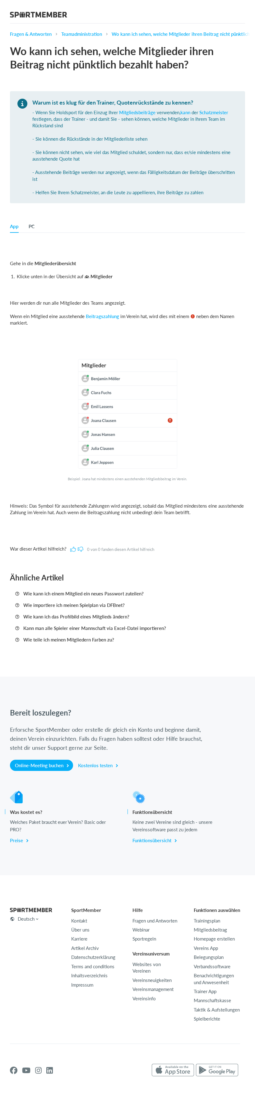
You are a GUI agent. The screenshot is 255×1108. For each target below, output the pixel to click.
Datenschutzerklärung (93, 957)
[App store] (173, 1070)
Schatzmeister (213, 112)
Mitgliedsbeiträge (137, 112)
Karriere (79, 938)
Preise (17, 840)
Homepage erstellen (214, 938)
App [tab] (14, 226)
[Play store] (217, 1070)
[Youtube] (26, 1070)
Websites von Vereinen (146, 967)
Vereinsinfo (144, 998)
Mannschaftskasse (212, 1000)
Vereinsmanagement (153, 989)
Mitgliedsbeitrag (210, 929)
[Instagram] (38, 1070)
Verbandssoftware (212, 966)
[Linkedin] (49, 1070)
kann (185, 112)
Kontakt (79, 920)
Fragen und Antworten (154, 920)
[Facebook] (13, 1070)
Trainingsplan (207, 920)
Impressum (82, 985)
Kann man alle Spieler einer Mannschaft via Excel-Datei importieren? (94, 628)
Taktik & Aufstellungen (217, 1009)
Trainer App (205, 991)
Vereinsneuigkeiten (152, 980)
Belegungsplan (209, 957)
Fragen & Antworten (31, 34)
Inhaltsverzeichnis (89, 975)
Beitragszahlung (102, 316)
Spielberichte (207, 1018)
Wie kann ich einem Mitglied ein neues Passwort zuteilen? (83, 593)
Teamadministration (81, 34)
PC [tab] (32, 226)
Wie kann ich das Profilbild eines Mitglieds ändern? (76, 616)
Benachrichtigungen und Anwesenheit (214, 979)
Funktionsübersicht (152, 840)
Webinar (141, 929)
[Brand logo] (38, 15)
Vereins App (206, 948)
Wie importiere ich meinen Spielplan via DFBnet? (74, 605)
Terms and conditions (92, 966)
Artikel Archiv (85, 948)
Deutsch (26, 919)
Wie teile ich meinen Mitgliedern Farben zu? (68, 639)
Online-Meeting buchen (40, 765)
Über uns (80, 929)
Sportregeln (144, 938)
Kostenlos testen (96, 765)
